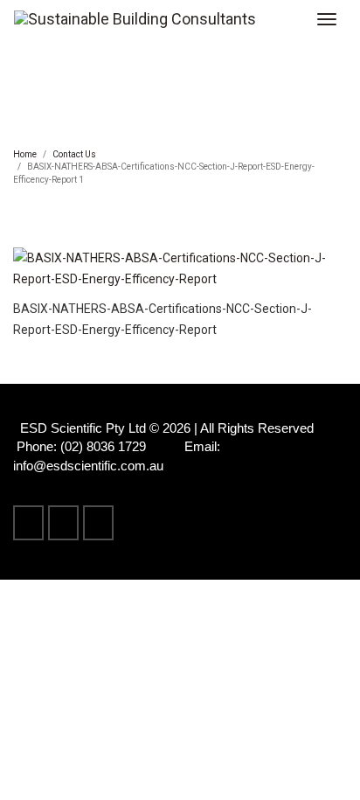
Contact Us (74, 154)
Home (25, 154)
